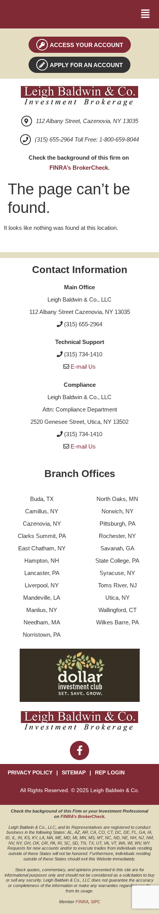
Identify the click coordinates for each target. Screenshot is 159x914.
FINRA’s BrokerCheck (78, 167)
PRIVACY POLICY (30, 773)
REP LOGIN (110, 773)
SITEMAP (74, 773)
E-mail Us (83, 366)
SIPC (95, 901)
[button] (145, 14)
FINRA (82, 901)
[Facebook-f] (79, 750)
